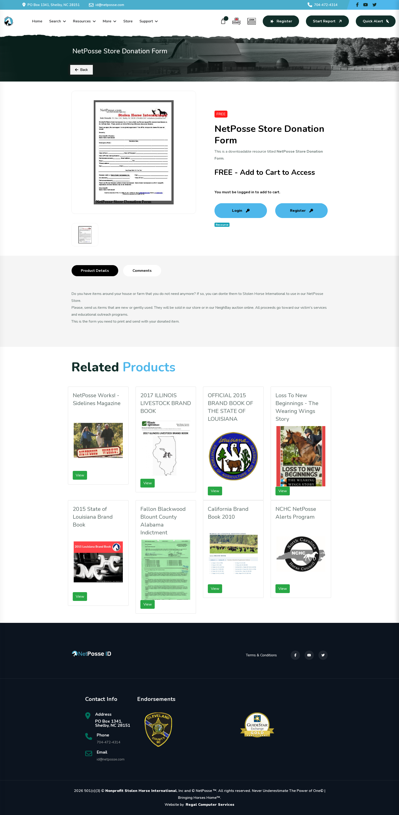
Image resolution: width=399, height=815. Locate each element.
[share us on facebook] (357, 5)
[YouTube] (309, 655)
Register (284, 21)
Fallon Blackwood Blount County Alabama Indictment (163, 520)
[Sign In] (252, 21)
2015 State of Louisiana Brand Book (93, 516)
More (107, 21)
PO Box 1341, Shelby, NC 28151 (53, 5)
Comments (142, 270)
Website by (199, 804)
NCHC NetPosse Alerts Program (295, 513)
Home (37, 21)
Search (55, 21)
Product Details (95, 270)
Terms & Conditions (261, 655)
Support (146, 21)
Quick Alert (373, 21)
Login (237, 210)
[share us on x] (374, 5)
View (80, 475)
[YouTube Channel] (365, 5)
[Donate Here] (236, 21)
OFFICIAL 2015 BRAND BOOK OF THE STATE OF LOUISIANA (230, 407)
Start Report (324, 21)
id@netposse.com (109, 5)
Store (128, 21)
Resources (82, 21)
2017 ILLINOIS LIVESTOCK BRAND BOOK (165, 403)
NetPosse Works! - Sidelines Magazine (97, 399)
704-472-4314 (326, 5)
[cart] (223, 21)
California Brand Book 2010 (228, 513)
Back (84, 69)
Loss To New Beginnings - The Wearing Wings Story (296, 407)
